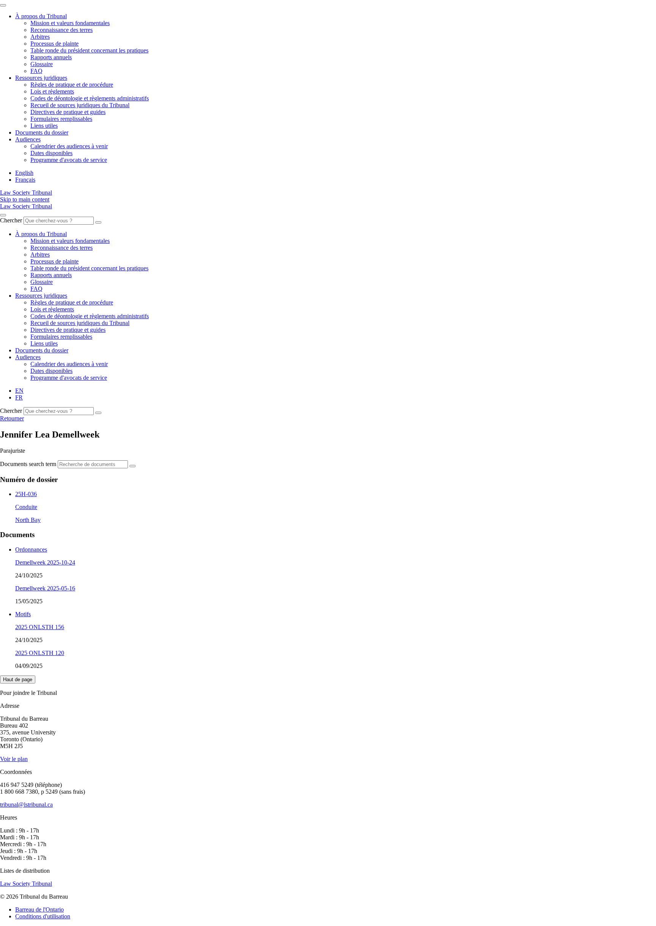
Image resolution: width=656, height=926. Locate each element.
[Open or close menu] (3, 215)
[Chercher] (98, 222)
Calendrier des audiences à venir (69, 146)
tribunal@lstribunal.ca (26, 804)
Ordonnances (31, 549)
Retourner (12, 418)
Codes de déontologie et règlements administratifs (89, 98)
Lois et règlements (52, 91)
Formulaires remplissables (61, 119)
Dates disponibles (51, 153)
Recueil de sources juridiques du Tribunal (79, 105)
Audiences (28, 139)
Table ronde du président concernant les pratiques (89, 50)
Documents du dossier (41, 132)
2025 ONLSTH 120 (39, 653)
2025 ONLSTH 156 (39, 627)
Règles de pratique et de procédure (71, 84)
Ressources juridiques (41, 78)
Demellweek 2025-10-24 (45, 562)
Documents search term (28, 464)
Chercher (11, 220)
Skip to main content (24, 199)
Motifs (23, 614)
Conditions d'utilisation (42, 916)
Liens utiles (44, 125)
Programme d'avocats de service (68, 160)
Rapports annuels (51, 57)
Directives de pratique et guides (68, 112)
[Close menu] (3, 5)
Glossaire (41, 64)
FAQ (36, 71)
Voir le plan (14, 759)
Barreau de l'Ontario (39, 909)
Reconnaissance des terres (61, 30)
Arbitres (40, 36)
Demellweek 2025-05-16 (45, 588)
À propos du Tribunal (41, 16)
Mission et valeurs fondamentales (70, 23)
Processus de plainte (54, 43)
